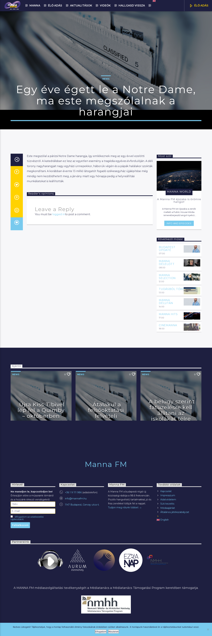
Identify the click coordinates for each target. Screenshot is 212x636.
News (105, 78)
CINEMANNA (168, 325)
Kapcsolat (166, 491)
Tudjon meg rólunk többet (123, 507)
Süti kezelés (167, 503)
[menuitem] (154, 1)
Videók (105, 5)
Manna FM (106, 464)
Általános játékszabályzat (174, 512)
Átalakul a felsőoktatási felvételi (106, 410)
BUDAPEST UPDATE (167, 249)
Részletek (113, 631)
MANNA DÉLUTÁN (166, 302)
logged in (58, 214)
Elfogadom (100, 631)
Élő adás (55, 5)
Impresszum (167, 495)
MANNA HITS (168, 314)
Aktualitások (81, 5)
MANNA (34, 5)
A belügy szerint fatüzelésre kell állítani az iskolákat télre (172, 410)
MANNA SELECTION (167, 277)
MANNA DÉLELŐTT (166, 263)
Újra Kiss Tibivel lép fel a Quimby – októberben (41, 410)
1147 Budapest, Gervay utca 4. (82, 504)
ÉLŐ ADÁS (201, 5)
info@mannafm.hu (76, 498)
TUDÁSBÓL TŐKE (171, 289)
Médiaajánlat (167, 507)
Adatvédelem (168, 499)
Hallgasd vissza (132, 5)
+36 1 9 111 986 (73, 492)
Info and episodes (179, 223)
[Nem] (208, 629)
